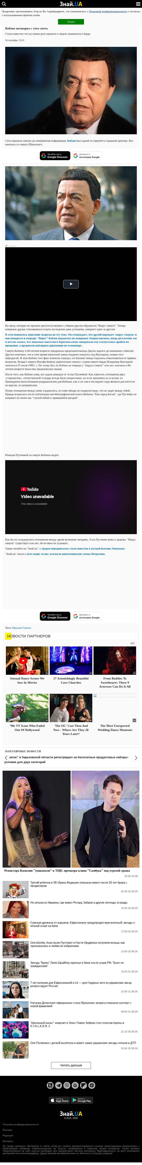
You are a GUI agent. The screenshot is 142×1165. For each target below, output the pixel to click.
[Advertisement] (71, 426)
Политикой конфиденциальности (108, 11)
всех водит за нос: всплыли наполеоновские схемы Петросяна (66, 554)
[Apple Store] (60, 1099)
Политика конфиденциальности (21, 1124)
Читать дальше (71, 1065)
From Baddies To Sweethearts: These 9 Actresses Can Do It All (115, 682)
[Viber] (66, 1085)
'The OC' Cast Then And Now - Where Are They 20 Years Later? (70, 730)
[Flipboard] (83, 1085)
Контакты (8, 1141)
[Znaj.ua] (71, 4)
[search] (4, 4)
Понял (71, 21)
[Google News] (75, 1085)
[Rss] (50, 1085)
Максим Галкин (21, 628)
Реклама (7, 1130)
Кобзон (71, 141)
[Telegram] (58, 1085)
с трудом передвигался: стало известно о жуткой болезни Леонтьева (82, 548)
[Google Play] (82, 1099)
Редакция (8, 1135)
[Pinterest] (91, 1085)
